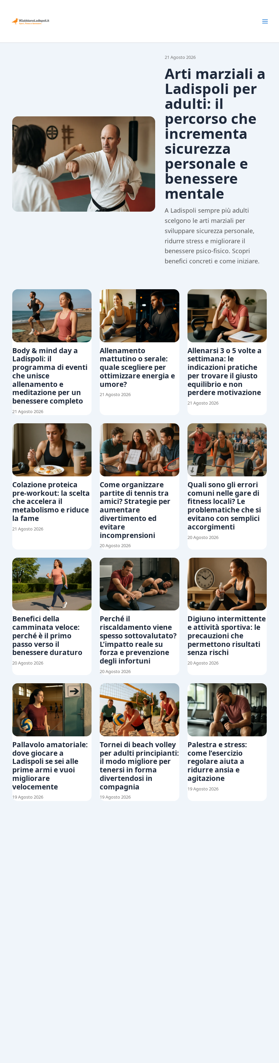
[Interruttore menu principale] (265, 21)
